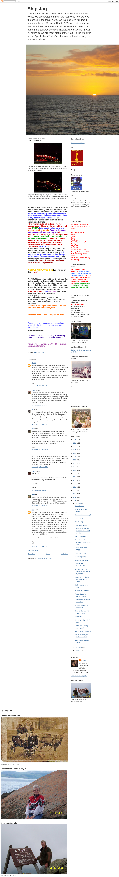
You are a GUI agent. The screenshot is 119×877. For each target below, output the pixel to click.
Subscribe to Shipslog (78, 143)
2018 (75, 467)
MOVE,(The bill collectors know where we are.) (83, 542)
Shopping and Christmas (83, 631)
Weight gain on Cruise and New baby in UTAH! (82, 579)
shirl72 (34, 363)
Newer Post (31, 554)
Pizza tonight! (79, 518)
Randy (34, 471)
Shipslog (37, 8)
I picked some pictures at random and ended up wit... (82, 531)
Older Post (64, 554)
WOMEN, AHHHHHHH (82, 591)
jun (32, 409)
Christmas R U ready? (82, 560)
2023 (75, 450)
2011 (75, 490)
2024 (75, 446)
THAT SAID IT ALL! (81, 525)
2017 (75, 470)
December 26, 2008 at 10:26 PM (40, 467)
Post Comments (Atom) (44, 558)
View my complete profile (79, 676)
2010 (75, 494)
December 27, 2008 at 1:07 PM (39, 505)
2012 (75, 487)
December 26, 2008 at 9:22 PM (39, 424)
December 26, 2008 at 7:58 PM (39, 405)
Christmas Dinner (80, 553)
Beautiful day (79, 522)
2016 (75, 473)
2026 (75, 440)
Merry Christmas (80, 536)
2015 (75, 477)
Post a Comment (33, 550)
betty (33, 429)
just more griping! (80, 557)
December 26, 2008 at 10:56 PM (40, 490)
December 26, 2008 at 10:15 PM (40, 449)
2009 (75, 497)
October (78, 650)
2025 (75, 443)
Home (48, 554)
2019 (75, 463)
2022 (75, 453)
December (78, 503)
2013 (75, 484)
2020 (75, 460)
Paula (33, 390)
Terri (33, 510)
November (78, 647)
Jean (33, 494)
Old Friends (78, 616)
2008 (75, 501)
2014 (75, 480)
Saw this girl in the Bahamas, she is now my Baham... (82, 571)
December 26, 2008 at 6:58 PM (39, 385)
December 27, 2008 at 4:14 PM (39, 546)
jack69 (83, 660)
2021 (75, 456)
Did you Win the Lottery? (83, 515)
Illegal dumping (79, 506)
